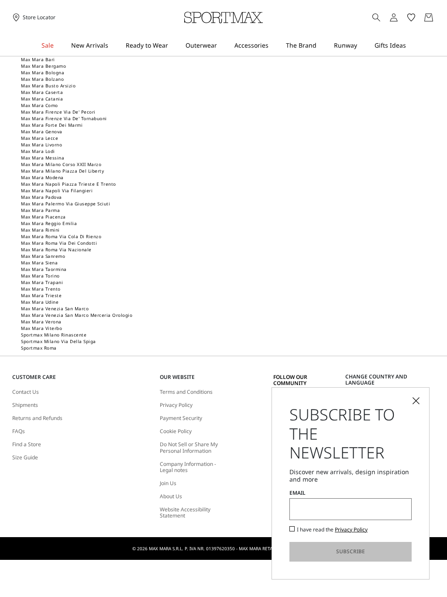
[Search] (376, 17)
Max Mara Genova (41, 131)
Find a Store (26, 444)
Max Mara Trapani (42, 282)
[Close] (416, 400)
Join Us (168, 483)
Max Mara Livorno (41, 145)
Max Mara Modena (42, 177)
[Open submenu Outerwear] (223, 45)
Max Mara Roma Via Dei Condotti (59, 243)
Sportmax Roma (39, 348)
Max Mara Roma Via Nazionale (56, 249)
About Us (171, 496)
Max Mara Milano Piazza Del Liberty (62, 171)
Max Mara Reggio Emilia (49, 223)
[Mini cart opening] (439, 17)
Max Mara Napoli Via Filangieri (57, 190)
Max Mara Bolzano (42, 79)
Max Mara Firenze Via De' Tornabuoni (64, 118)
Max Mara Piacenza (43, 217)
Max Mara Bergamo (43, 66)
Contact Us (25, 392)
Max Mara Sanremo (43, 256)
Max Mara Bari (38, 59)
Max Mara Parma (40, 210)
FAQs (18, 431)
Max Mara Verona (41, 322)
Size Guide (25, 458)
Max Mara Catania (42, 99)
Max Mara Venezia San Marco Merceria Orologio (76, 315)
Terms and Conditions (186, 392)
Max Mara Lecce (39, 138)
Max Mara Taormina (44, 269)
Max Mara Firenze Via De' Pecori (58, 112)
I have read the (332, 530)
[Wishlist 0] (411, 17)
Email (297, 493)
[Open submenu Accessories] (274, 45)
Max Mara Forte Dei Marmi (52, 125)
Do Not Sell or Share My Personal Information (189, 447)
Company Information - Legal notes (188, 467)
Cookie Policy (176, 431)
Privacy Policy (176, 405)
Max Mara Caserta (42, 92)
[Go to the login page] (393, 17)
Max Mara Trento (41, 289)
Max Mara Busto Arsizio (48, 86)
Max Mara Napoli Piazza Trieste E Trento (68, 184)
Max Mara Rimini (40, 230)
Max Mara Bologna (42, 72)
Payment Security (181, 418)
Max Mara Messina (42, 158)
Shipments (25, 405)
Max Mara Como (39, 105)
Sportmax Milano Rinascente (53, 335)
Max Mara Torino (40, 276)
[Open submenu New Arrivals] (114, 45)
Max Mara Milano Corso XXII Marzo (61, 164)
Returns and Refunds (37, 418)
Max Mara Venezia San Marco (55, 308)
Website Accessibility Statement (185, 513)
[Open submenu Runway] (363, 45)
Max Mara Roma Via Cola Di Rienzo (61, 236)
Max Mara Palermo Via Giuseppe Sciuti (65, 204)
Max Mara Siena (39, 263)
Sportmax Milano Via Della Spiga (58, 341)
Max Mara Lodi (38, 151)
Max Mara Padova (41, 197)
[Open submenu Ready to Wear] (174, 45)
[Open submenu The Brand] (322, 45)
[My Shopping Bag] (428, 17)
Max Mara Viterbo (41, 328)
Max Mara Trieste (41, 295)
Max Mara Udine (39, 302)
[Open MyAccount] (402, 17)
